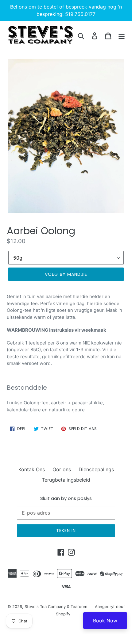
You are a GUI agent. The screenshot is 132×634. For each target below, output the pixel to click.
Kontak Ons (31, 469)
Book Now (105, 621)
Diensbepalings (96, 469)
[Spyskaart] (121, 35)
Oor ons (61, 469)
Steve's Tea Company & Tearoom (56, 606)
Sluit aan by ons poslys (66, 498)
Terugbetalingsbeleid (66, 480)
